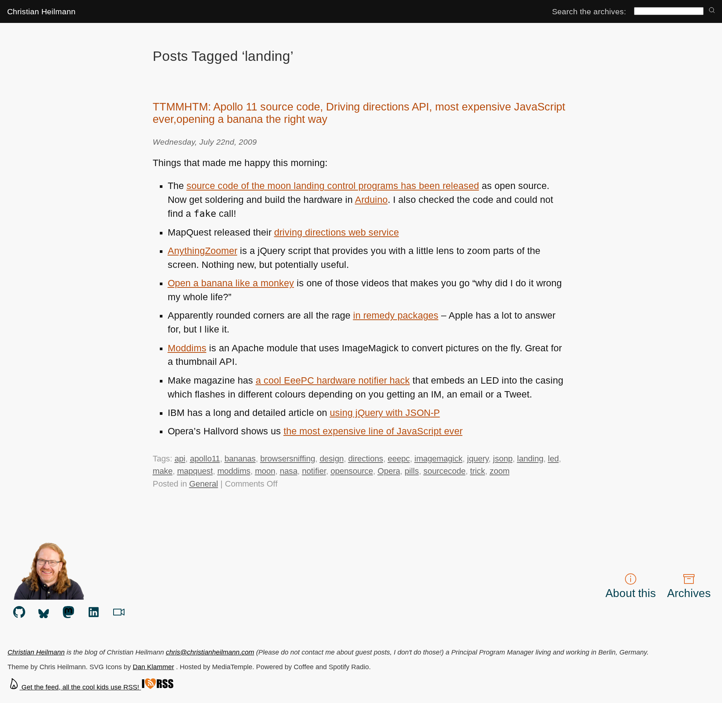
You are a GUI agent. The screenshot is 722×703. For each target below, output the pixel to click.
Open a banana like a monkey (231, 283)
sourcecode (444, 471)
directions (365, 458)
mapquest (195, 471)
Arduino (371, 200)
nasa (288, 471)
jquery (477, 458)
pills (412, 471)
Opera (389, 471)
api (179, 458)
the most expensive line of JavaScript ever (373, 431)
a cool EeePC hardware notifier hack (333, 380)
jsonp (503, 458)
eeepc (399, 458)
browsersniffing (287, 458)
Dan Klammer (153, 667)
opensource (352, 471)
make (163, 471)
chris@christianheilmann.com (210, 652)
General (203, 483)
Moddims (187, 348)
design (332, 458)
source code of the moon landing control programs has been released (333, 186)
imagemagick (438, 458)
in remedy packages (395, 315)
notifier (314, 471)
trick (477, 471)
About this (630, 593)
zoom (500, 471)
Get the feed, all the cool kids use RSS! (80, 687)
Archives (689, 593)
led (553, 458)
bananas (240, 458)
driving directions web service (336, 232)
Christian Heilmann (41, 11)
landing (530, 458)
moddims (233, 471)
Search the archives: (589, 11)
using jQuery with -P (385, 413)
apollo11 (205, 458)
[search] (712, 10)
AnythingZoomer (202, 251)
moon (265, 471)
